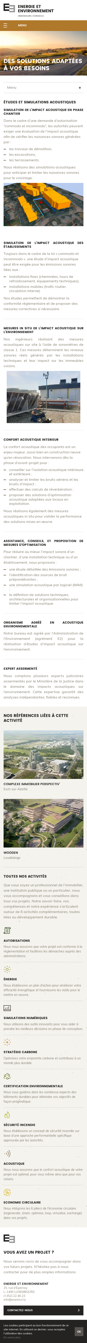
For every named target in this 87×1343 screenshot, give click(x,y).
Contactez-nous (20, 1310)
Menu (22, 25)
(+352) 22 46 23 (14, 1296)
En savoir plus (12, 1337)
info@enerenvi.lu (15, 1299)
